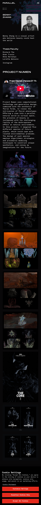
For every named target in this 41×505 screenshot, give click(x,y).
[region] (20, 485)
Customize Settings (20, 489)
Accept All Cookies (20, 501)
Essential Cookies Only (20, 495)
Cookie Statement (9, 485)
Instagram (7, 63)
